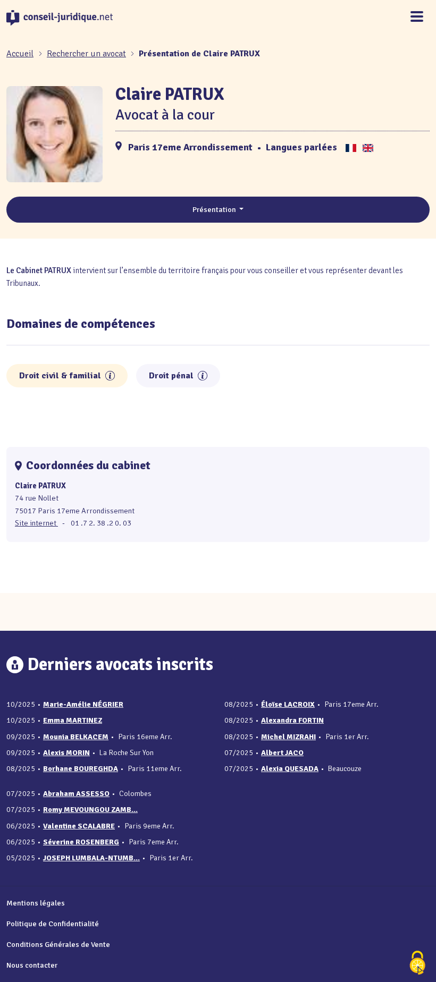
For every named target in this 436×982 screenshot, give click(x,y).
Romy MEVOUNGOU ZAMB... (90, 809)
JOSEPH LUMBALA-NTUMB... (91, 857)
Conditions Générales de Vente (58, 944)
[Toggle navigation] (417, 17)
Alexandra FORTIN (292, 720)
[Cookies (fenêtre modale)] (417, 963)
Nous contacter (31, 965)
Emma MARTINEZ (72, 720)
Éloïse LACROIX (288, 704)
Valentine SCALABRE (79, 826)
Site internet (36, 523)
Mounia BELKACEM (75, 736)
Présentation (215, 209)
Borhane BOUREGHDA (80, 768)
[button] (110, 375)
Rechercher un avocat (86, 53)
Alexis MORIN (66, 752)
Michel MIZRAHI (288, 736)
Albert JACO (282, 752)
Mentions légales (35, 903)
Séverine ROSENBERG (81, 841)
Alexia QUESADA (289, 768)
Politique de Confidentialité (52, 923)
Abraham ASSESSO (76, 793)
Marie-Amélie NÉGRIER (83, 704)
